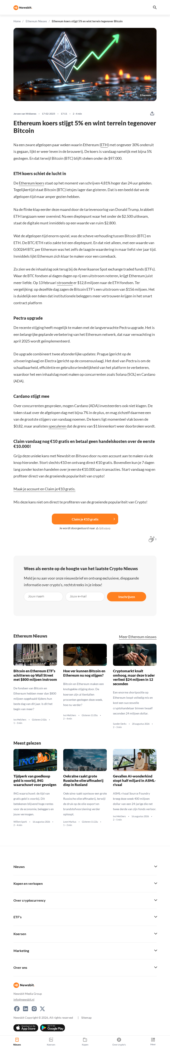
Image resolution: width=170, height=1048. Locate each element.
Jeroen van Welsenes (24, 114)
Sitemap (86, 1017)
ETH (104, 144)
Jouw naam (36, 596)
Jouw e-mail (78, 596)
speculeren (58, 426)
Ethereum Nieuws (36, 21)
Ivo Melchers (19, 720)
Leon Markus (69, 822)
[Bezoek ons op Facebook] (16, 1008)
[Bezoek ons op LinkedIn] (25, 1008)
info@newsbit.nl (23, 999)
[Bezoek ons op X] (42, 1008)
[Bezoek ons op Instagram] (34, 1008)
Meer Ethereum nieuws (138, 637)
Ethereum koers (31, 183)
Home (17, 21)
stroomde (65, 282)
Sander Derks (119, 724)
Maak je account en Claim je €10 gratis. (44, 489)
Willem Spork (20, 822)
